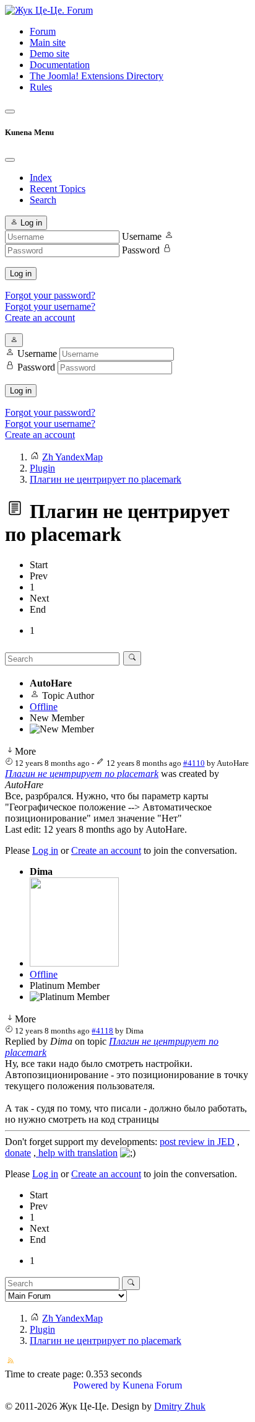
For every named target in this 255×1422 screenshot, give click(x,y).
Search (43, 200)
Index (41, 177)
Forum (43, 31)
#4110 (194, 763)
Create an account (40, 317)
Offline (44, 706)
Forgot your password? (50, 295)
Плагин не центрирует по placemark (81, 773)
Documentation (60, 64)
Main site (48, 42)
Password (141, 250)
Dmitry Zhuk (179, 1406)
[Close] (10, 160)
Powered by (96, 1385)
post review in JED (197, 1141)
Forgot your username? (50, 306)
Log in (21, 273)
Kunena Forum (152, 1385)
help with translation (77, 1153)
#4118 (102, 1030)
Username (142, 236)
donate (18, 1153)
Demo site (49, 53)
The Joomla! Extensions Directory (96, 76)
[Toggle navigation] (10, 111)
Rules (41, 87)
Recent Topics (57, 188)
